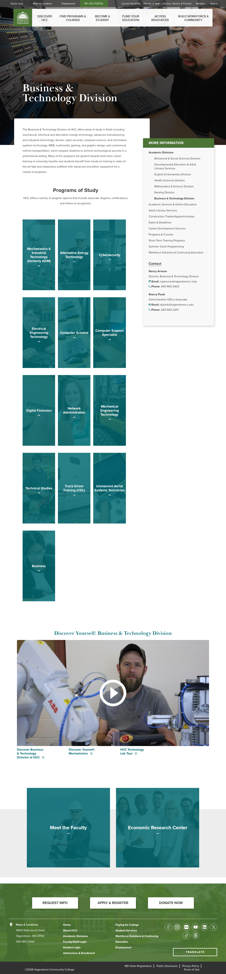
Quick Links (17, 3)
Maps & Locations (42, 3)
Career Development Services (167, 228)
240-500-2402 (170, 286)
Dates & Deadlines (160, 222)
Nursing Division (164, 192)
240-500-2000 (25, 941)
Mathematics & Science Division (174, 186)
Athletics (200, 3)
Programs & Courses (161, 234)
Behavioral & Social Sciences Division (177, 158)
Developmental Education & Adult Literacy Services (175, 166)
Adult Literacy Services (163, 210)
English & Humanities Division (172, 174)
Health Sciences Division (169, 180)
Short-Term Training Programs (167, 240)
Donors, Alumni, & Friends (177, 3)
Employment (68, 3)
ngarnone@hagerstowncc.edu (178, 281)
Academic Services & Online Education (173, 204)
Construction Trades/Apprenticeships (171, 216)
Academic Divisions (161, 152)
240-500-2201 (170, 310)
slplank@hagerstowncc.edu (177, 304)
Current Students (131, 3)
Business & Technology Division (174, 198)
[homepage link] (23, 18)
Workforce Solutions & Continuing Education (176, 252)
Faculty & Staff (151, 3)
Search (214, 3)
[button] (55, 903)
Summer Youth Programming (166, 246)
